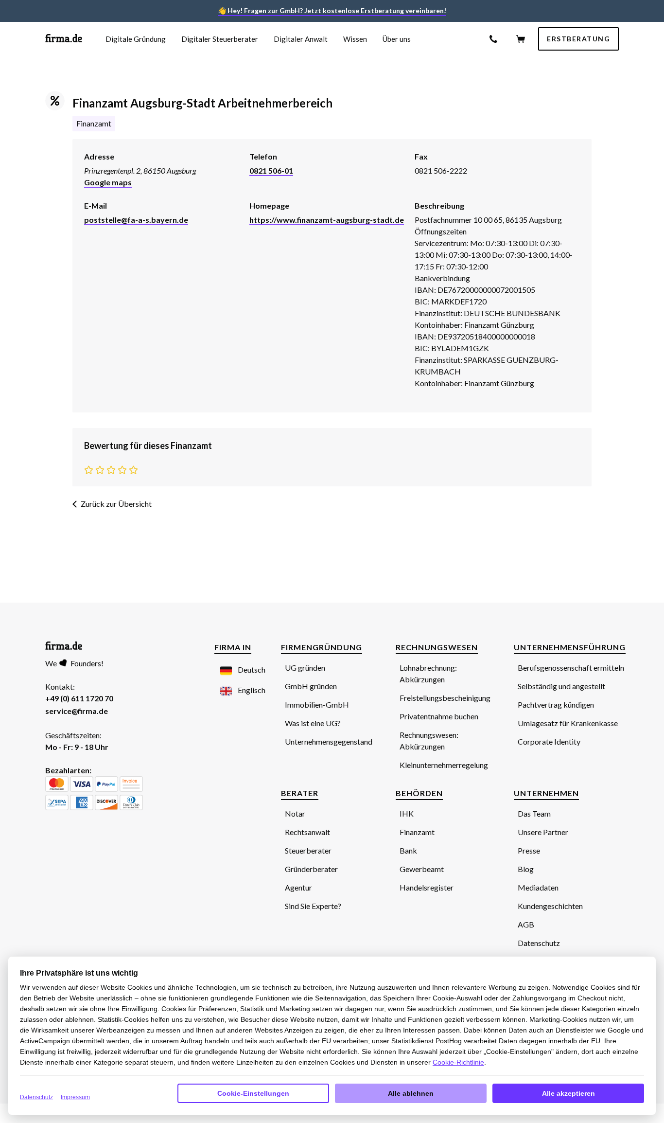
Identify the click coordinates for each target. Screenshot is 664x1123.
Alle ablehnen (411, 1093)
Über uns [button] (397, 39)
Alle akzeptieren (568, 1093)
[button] (237, 670)
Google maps (108, 182)
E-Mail (95, 205)
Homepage (269, 205)
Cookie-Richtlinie (458, 1062)
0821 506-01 (271, 170)
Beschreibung (439, 205)
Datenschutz (36, 1097)
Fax (421, 156)
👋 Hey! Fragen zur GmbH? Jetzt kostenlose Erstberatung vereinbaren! (332, 10)
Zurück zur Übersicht (116, 503)
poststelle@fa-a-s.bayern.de (136, 219)
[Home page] (63, 39)
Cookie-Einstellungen (253, 1093)
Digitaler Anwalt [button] (301, 39)
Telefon (263, 156)
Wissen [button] (355, 39)
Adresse (99, 156)
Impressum (75, 1097)
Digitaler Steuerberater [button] (219, 39)
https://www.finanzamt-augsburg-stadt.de (326, 219)
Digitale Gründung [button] (135, 39)
